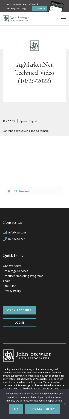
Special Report (29, 121)
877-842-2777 (16, 239)
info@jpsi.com (17, 232)
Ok (16, 409)
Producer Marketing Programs (23, 276)
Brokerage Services (15, 271)
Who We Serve (12, 266)
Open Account (19, 310)
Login (19, 322)
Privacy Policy (12, 291)
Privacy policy (42, 409)
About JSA (9, 286)
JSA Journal (21, 191)
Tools (6, 281)
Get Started (40, 8)
